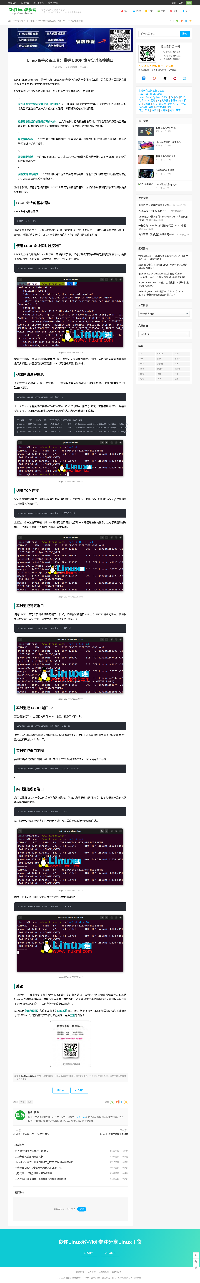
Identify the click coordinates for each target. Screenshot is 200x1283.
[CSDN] (174, 79)
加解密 (177, 359)
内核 (159, 359)
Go (176, 97)
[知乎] (143, 79)
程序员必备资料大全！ (167, 156)
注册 (181, 2)
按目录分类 (38, 2)
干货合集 (30, 21)
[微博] (154, 79)
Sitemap (137, 1278)
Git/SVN (142, 107)
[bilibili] (184, 79)
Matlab (147, 103)
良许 (60, 67)
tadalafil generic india (149, 291)
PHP (182, 97)
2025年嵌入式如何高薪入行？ (30, 1156)
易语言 (171, 103)
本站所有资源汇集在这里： (152, 90)
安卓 (140, 100)
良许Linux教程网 (15, 21)
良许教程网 (30, 1010)
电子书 (155, 110)
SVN (177, 354)
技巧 (30, 1102)
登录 (174, 2)
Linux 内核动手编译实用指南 (114, 1134)
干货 (150, 11)
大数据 (164, 100)
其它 (178, 110)
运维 (176, 379)
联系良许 (89, 1252)
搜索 (184, 33)
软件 (151, 107)
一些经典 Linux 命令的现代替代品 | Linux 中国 (38, 1167)
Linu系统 (62, 1010)
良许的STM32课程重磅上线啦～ (31, 1151)
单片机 (182, 100)
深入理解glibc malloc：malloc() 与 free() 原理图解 (40, 1178)
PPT (169, 107)
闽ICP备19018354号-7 (122, 1278)
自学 (159, 379)
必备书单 (143, 94)
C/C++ (165, 97)
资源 (175, 11)
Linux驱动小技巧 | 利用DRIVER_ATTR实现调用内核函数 (44, 1162)
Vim (141, 359)
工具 (163, 11)
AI (158, 100)
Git (141, 354)
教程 (138, 11)
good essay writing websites (152, 273)
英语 (171, 110)
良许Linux (81, 1117)
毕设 (147, 110)
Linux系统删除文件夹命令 (168, 142)
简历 (140, 110)
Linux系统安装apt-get (166, 184)
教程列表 (12, 2)
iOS (147, 100)
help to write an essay (149, 282)
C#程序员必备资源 (165, 170)
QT (140, 103)
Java (148, 97)
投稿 (189, 2)
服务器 (177, 369)
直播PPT (143, 374)
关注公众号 (110, 1252)
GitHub (160, 354)
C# (171, 97)
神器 (159, 374)
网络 (142, 379)
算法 (154, 103)
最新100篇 (53, 2)
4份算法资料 (156, 94)
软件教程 (160, 107)
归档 (176, 364)
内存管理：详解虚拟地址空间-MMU (33, 1173)
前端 (153, 100)
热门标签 (25, 2)
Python (156, 97)
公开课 (164, 110)
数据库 (162, 103)
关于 (187, 11)
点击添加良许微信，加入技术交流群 (155, 66)
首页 (126, 11)
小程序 (173, 100)
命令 (22, 1102)
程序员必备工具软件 (166, 128)
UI (178, 103)
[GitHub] (165, 79)
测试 (183, 103)
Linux (141, 97)
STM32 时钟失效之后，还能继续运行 (31, 1134)
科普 (176, 374)
